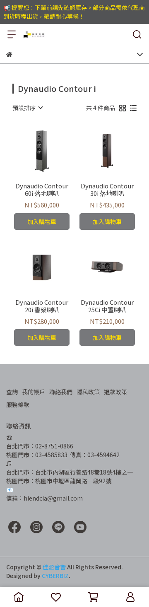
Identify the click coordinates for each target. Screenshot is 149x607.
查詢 (12, 392)
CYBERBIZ (55, 575)
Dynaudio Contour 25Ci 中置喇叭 (107, 306)
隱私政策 (88, 392)
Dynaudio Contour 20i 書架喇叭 (41, 306)
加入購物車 (41, 221)
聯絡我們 (60, 392)
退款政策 (115, 392)
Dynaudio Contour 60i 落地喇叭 (41, 189)
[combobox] (27, 107)
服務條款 (17, 404)
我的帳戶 (33, 392)
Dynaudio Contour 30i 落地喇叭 (107, 189)
